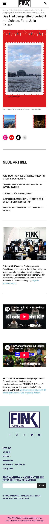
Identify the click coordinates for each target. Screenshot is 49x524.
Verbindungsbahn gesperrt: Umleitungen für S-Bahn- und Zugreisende (24, 177)
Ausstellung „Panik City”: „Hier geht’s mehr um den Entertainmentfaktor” (23, 200)
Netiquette (8, 469)
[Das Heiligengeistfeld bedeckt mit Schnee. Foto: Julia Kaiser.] (24, 106)
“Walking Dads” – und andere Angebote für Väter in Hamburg (22, 185)
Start (4, 10)
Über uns (7, 448)
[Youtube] (39, 435)
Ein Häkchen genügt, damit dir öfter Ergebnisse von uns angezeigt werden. (24, 391)
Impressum (8, 460)
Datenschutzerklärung (14, 464)
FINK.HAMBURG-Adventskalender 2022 (24, 10)
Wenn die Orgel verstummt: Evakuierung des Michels (23, 209)
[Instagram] (17, 435)
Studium (6, 452)
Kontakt (6, 456)
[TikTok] (24, 435)
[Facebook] (10, 435)
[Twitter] (32, 435)
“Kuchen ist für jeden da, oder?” (17, 193)
